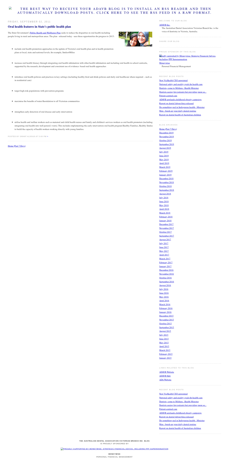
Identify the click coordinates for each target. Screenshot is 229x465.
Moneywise (164, 62)
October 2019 (165, 140)
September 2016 (166, 281)
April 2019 (164, 163)
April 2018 (164, 208)
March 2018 (164, 212)
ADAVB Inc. (164, 24)
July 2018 (163, 197)
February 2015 (166, 353)
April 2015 (164, 346)
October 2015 (165, 323)
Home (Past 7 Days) (16, 145)
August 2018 (165, 193)
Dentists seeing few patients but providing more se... (182, 91)
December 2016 (166, 269)
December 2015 (166, 315)
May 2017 (164, 251)
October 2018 (165, 186)
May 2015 (164, 342)
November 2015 (166, 319)
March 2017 (164, 258)
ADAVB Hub (165, 375)
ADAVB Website (166, 371)
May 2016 (164, 296)
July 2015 (163, 334)
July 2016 (163, 289)
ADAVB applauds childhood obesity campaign (180, 99)
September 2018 (166, 190)
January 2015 (165, 357)
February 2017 (166, 262)
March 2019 (164, 167)
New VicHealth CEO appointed (173, 80)
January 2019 (165, 174)
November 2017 (166, 228)
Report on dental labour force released (176, 103)
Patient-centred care (168, 95)
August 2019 (165, 147)
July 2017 (163, 243)
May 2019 (164, 159)
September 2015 (166, 327)
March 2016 (164, 304)
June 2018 (164, 201)
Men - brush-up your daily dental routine (177, 110)
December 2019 (166, 132)
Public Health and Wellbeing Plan (45, 32)
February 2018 (166, 216)
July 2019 (163, 151)
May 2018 (164, 205)
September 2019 (166, 144)
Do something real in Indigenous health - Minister (182, 107)
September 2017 (166, 235)
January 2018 (165, 220)
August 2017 (165, 239)
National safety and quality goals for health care (181, 84)
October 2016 (165, 277)
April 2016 (164, 300)
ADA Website (165, 379)
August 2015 (165, 331)
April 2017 (164, 254)
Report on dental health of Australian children (180, 114)
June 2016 (164, 292)
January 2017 (165, 266)
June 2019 (164, 155)
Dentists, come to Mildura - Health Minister (179, 88)
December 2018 (166, 178)
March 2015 (164, 350)
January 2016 (165, 312)
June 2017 (164, 247)
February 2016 (166, 308)
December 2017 (166, 224)
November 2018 (166, 182)
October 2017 (165, 231)
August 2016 (165, 285)
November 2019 (166, 136)
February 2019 (166, 170)
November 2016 (166, 273)
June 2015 (164, 338)
